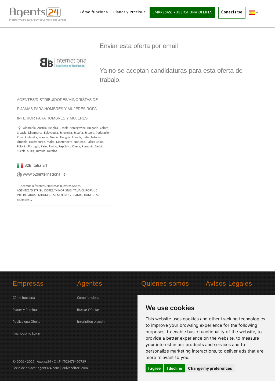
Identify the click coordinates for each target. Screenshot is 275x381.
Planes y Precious (129, 12)
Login (36, 334)
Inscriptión (20, 334)
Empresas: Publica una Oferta (182, 12)
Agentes (89, 283)
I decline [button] (174, 368)
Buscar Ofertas (88, 310)
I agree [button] (154, 368)
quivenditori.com (75, 368)
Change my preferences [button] (210, 368)
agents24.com (48, 368)
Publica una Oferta (27, 322)
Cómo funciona (94, 12)
